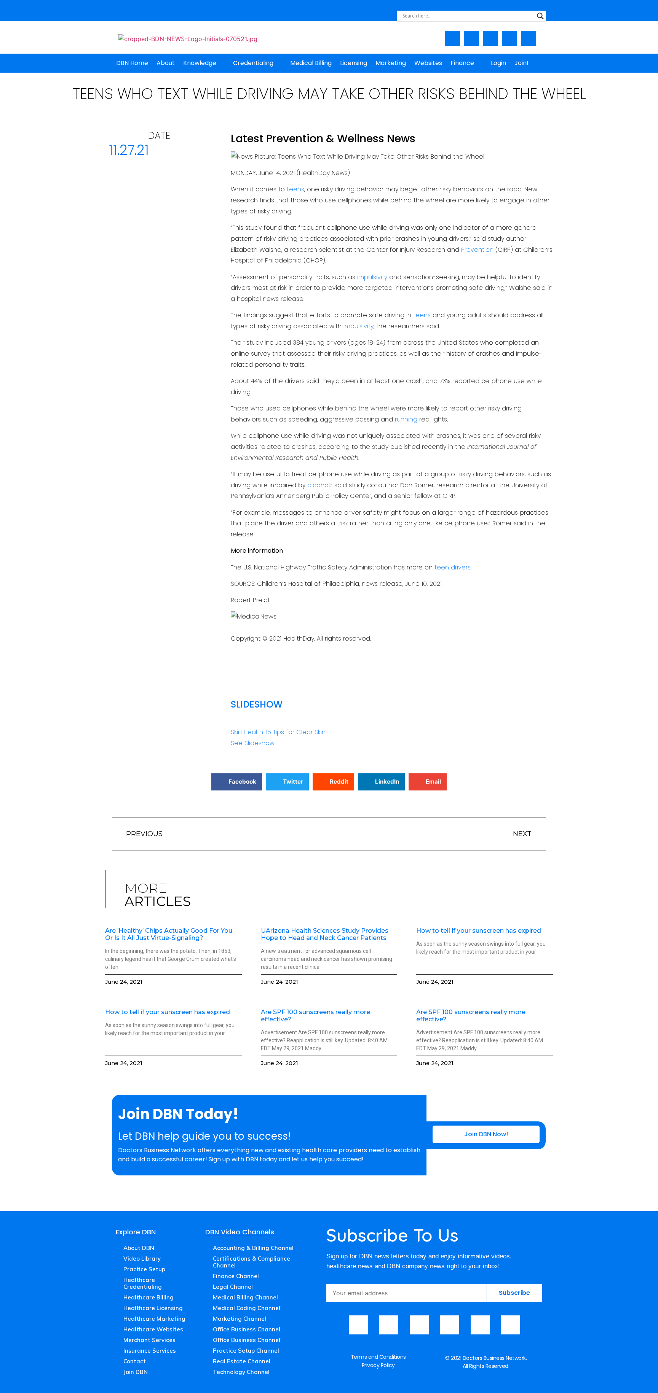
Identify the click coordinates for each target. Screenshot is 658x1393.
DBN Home (132, 63)
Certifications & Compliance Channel (251, 1262)
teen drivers (452, 567)
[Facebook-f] (452, 38)
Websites (428, 63)
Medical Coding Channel (246, 1308)
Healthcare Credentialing (142, 1283)
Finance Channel (236, 1276)
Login (498, 63)
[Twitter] (509, 38)
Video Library (142, 1258)
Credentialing (253, 63)
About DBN (138, 1247)
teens (295, 189)
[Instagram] (490, 38)
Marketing (390, 63)
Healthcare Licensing (153, 1308)
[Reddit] (510, 1324)
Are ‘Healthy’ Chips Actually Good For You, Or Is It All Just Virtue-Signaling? (169, 934)
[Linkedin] (528, 38)
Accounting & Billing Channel (253, 1247)
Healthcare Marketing (154, 1318)
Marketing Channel (239, 1318)
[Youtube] (471, 38)
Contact (134, 1361)
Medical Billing (311, 63)
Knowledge (199, 63)
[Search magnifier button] (540, 16)
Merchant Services (149, 1340)
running (406, 419)
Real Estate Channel (241, 1361)
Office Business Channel (246, 1329)
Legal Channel (233, 1286)
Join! (521, 63)
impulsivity (372, 277)
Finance (462, 63)
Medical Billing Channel (245, 1297)
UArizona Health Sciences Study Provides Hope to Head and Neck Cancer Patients (324, 934)
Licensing (353, 63)
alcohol (318, 485)
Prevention (477, 249)
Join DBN (135, 1372)
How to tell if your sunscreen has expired (478, 930)
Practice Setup (144, 1269)
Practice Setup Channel (246, 1350)
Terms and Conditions (378, 1357)
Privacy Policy (378, 1365)
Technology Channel (241, 1372)
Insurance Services (149, 1350)
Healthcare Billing (148, 1297)
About (166, 63)
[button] (236, 781)
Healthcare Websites (153, 1329)
